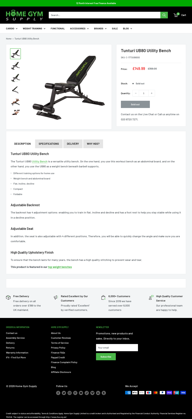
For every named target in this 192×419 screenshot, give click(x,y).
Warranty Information (17, 352)
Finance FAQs (58, 352)
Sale (115, 28)
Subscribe (105, 356)
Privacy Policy (58, 347)
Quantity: (126, 93)
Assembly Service (15, 337)
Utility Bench (39, 161)
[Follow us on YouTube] (81, 393)
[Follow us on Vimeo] (92, 393)
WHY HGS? (93, 143)
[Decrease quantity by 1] (136, 93)
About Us (56, 332)
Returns (10, 347)
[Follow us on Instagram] (70, 393)
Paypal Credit (58, 357)
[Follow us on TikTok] (87, 393)
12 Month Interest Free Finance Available (96, 3)
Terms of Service (60, 342)
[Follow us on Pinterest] (75, 393)
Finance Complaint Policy (64, 362)
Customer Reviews (61, 337)
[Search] (164, 15)
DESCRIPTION (22, 143)
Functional (58, 28)
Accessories (78, 28)
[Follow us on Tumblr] (104, 393)
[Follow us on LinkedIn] (98, 393)
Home (9, 38)
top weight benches (60, 267)
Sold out (135, 104)
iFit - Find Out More (16, 357)
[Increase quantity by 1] (151, 93)
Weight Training (32, 28)
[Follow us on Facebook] (58, 393)
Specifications (49, 143)
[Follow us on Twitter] (64, 393)
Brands (98, 28)
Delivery (73, 143)
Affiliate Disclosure (61, 372)
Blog (126, 28)
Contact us (11, 332)
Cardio (10, 28)
